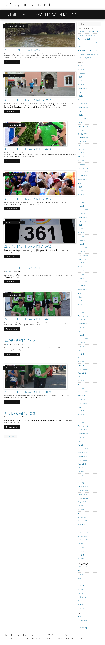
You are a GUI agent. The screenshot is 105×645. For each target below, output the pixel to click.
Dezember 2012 (83, 365)
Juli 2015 (80, 297)
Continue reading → (12, 62)
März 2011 (81, 422)
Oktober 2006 (82, 536)
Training (80, 601)
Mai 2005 (81, 555)
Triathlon (81, 605)
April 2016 (81, 270)
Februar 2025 (82, 73)
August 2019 (82, 142)
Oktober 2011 (82, 399)
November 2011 (83, 396)
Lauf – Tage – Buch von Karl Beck (27, 5)
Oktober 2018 (82, 176)
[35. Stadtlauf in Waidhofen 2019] (40, 97)
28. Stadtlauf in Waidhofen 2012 (27, 246)
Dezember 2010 (83, 426)
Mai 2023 (81, 85)
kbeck (9, 26)
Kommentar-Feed (83, 624)
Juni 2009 (81, 472)
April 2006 (81, 551)
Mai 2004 (81, 559)
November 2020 (83, 100)
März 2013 (81, 362)
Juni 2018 (81, 191)
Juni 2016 (81, 263)
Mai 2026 (81, 66)
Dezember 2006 (83, 532)
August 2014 (82, 327)
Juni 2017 (81, 229)
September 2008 (83, 498)
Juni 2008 (81, 506)
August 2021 (82, 92)
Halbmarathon (82, 582)
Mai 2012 (81, 381)
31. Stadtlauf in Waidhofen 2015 (27, 199)
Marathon (81, 589)
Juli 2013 (80, 350)
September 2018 (83, 179)
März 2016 (81, 274)
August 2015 (82, 293)
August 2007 (82, 525)
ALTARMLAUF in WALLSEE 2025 (88, 50)
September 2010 (83, 434)
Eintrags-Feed (82, 620)
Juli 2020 (80, 115)
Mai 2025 (81, 69)
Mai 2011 (81, 415)
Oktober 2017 (82, 214)
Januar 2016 (81, 278)
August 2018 (82, 183)
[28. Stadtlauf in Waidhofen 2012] (40, 244)
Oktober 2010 (82, 430)
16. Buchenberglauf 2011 (22, 268)
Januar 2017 (81, 244)
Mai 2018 (81, 195)
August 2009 (82, 464)
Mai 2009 (81, 475)
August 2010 (82, 437)
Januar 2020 (81, 123)
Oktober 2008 (82, 494)
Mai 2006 (81, 547)
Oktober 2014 (82, 320)
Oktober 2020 (82, 104)
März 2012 (81, 388)
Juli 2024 (80, 77)
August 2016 (82, 259)
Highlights (81, 586)
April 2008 (81, 513)
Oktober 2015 (82, 286)
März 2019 (81, 160)
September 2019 (83, 138)
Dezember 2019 (83, 126)
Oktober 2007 (82, 517)
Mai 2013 (81, 354)
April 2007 (81, 528)
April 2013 (81, 358)
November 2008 (83, 491)
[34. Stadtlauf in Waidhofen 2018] (35, 147)
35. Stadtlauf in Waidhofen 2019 (27, 100)
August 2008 (82, 502)
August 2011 (82, 407)
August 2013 (82, 346)
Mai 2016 (81, 267)
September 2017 (83, 217)
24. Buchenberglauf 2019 (22, 50)
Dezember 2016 (83, 248)
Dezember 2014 (83, 316)
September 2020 (83, 107)
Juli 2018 (80, 187)
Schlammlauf (82, 597)
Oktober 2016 (82, 252)
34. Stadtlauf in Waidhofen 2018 (27, 149)
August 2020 (82, 111)
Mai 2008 (81, 509)
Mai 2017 (81, 233)
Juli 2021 (80, 96)
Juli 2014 (80, 331)
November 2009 (83, 453)
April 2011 (81, 418)
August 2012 (82, 373)
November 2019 (83, 130)
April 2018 (81, 198)
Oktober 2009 (82, 456)
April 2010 (81, 445)
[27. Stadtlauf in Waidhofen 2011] (37, 317)
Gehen (80, 578)
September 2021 (83, 88)
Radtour (80, 593)
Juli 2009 (80, 468)
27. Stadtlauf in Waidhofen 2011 (27, 319)
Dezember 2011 (83, 392)
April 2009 (81, 479)
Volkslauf (81, 608)
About (80, 638)
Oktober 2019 (82, 134)
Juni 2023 (81, 81)
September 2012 (83, 369)
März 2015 (81, 312)
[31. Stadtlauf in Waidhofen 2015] (40, 196)
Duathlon (81, 574)
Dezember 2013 (83, 339)
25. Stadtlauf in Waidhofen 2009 (27, 392)
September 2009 (83, 460)
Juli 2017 (80, 225)
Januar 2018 (81, 206)
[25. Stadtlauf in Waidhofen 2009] (35, 389)
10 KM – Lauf (82, 567)
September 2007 (83, 521)
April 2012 (81, 384)
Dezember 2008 (83, 487)
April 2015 (81, 308)
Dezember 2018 (83, 168)
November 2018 (83, 172)
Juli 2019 (80, 145)
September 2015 (83, 289)
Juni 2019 (81, 149)
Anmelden (81, 616)
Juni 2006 (81, 544)
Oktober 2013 (82, 343)
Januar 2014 (81, 335)
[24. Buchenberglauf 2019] (40, 48)
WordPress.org (82, 628)
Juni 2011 (81, 411)
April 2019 (81, 157)
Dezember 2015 (83, 282)
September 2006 (83, 540)
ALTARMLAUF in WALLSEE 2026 (88, 32)
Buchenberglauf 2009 (20, 341)
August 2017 (82, 221)
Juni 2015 (81, 301)
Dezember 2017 (83, 210)
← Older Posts (10, 436)
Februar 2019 (82, 164)
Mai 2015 (81, 305)
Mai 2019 (81, 153)
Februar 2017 (82, 240)
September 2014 (83, 324)
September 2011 (83, 403)
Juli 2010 (80, 441)
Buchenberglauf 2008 (20, 413)
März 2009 (81, 483)
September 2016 (83, 255)
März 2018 (81, 202)
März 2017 (81, 236)
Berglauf (80, 570)
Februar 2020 (82, 119)
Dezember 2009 (83, 449)
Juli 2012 (80, 377)
